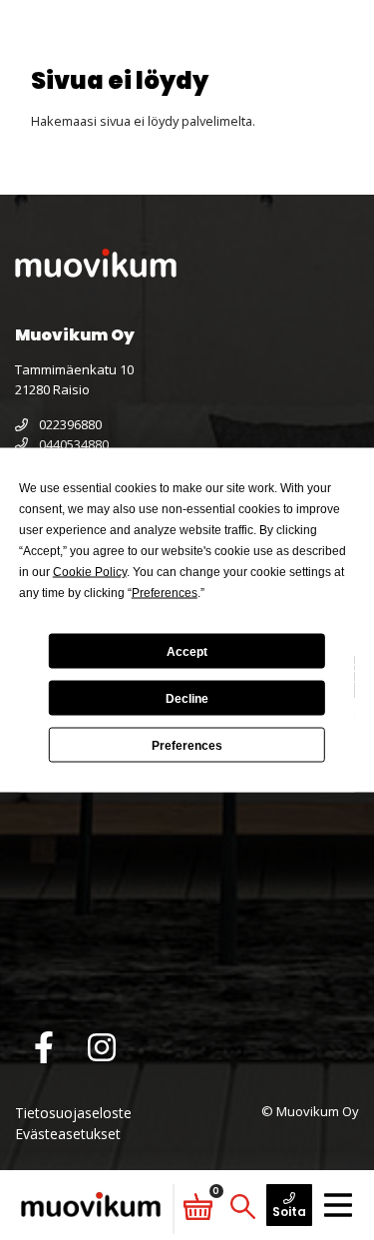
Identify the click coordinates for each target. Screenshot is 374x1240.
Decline (187, 698)
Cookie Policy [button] (90, 572)
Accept (187, 651)
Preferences (187, 745)
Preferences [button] (164, 593)
